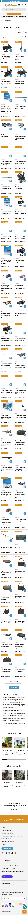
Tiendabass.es (7, 848)
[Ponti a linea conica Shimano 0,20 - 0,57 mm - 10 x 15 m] (7, 202)
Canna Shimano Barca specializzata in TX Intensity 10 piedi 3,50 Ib (6, 366)
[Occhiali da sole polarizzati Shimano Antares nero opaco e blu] (21, 483)
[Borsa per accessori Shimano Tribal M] (7, 660)
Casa (2, 20)
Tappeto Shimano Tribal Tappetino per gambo (6, 572)
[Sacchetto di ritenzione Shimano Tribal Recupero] (7, 586)
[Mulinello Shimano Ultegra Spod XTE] (21, 72)
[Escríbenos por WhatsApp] (25, 907)
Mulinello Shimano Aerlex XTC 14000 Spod (21, 212)
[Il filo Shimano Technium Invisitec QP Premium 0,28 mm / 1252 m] (21, 125)
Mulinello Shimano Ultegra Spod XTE (19, 82)
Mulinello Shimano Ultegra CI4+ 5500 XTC (20, 261)
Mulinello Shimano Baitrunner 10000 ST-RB (6, 83)
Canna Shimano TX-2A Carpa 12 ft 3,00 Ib (20, 107)
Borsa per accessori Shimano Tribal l (20, 621)
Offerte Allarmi (19, 750)
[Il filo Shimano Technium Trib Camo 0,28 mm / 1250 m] (7, 406)
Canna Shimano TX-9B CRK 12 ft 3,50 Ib (20, 520)
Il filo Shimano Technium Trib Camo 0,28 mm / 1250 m (6, 417)
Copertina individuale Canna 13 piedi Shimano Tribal (7, 469)
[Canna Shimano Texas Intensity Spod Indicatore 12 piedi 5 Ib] (21, 660)
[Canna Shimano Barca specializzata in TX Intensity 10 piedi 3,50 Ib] (7, 354)
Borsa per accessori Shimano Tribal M (6, 670)
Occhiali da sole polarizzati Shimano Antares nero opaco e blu (20, 495)
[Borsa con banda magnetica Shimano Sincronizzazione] (21, 431)
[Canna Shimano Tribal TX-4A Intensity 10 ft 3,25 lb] (21, 381)
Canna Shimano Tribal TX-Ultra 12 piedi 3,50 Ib (6, 547)
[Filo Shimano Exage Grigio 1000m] (7, 125)
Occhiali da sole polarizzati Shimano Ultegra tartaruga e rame (6, 522)
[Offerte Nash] (19, 775)
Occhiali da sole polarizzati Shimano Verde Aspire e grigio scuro (20, 366)
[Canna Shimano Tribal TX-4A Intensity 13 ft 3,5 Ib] (21, 329)
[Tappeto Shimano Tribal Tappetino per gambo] (7, 561)
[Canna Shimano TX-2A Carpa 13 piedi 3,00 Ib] (7, 381)
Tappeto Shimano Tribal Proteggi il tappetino (19, 646)
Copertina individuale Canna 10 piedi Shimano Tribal (21, 417)
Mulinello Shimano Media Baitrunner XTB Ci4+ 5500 (6, 340)
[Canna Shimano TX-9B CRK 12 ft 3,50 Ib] (21, 510)
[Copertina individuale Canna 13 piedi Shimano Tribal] (7, 458)
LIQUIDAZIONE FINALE (14, 14)
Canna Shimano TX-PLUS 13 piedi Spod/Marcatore (20, 469)
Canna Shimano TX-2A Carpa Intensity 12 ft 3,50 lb (6, 188)
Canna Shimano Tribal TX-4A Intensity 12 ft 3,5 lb (20, 163)
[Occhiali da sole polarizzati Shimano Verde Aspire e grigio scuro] (21, 354)
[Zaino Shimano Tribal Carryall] (21, 561)
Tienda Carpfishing (7, 911)
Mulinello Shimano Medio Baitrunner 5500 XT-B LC (20, 313)
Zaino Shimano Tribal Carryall (20, 571)
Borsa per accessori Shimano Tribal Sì (6, 621)
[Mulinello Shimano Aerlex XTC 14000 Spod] (21, 202)
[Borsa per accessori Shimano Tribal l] (21, 611)
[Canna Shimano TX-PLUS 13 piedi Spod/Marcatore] (21, 458)
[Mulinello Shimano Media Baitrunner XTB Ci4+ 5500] (7, 329)
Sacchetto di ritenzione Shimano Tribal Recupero (7, 597)
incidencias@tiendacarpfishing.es (13, 836)
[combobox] (14, 9)
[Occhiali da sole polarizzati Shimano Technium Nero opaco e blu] (7, 275)
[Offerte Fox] (7, 775)
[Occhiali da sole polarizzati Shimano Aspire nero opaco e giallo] (7, 302)
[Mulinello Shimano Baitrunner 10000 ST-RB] (7, 72)
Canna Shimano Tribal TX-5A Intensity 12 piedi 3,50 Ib (6, 163)
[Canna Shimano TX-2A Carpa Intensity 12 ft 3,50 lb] (7, 177)
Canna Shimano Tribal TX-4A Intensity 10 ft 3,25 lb (20, 392)
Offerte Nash (19, 782)
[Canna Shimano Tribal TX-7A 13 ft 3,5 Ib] (7, 227)
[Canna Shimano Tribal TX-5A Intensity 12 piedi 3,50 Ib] (7, 152)
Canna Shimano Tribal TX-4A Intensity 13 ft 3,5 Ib (20, 340)
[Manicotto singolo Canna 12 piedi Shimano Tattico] (21, 47)
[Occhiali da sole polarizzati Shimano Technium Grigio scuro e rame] (7, 431)
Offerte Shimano (8, 20)
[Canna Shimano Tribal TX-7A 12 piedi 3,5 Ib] (21, 227)
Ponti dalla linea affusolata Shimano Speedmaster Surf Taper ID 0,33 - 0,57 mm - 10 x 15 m (6, 110)
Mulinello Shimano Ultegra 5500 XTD (19, 187)
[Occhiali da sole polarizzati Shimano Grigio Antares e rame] (21, 275)
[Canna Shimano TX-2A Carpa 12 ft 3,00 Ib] (21, 97)
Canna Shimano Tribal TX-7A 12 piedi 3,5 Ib (20, 237)
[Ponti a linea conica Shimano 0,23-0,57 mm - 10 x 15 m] (7, 250)
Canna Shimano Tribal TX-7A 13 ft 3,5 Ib (6, 237)
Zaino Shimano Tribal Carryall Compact (20, 596)
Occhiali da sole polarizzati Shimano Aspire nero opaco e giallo (6, 314)
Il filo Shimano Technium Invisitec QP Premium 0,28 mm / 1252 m (20, 137)
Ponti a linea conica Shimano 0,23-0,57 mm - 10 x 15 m (7, 261)
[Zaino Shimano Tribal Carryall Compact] (21, 586)
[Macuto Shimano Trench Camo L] (21, 536)
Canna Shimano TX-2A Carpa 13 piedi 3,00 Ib (6, 391)
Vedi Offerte (14, 809)
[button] (25, 5)
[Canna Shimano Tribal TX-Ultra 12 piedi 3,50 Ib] (7, 536)
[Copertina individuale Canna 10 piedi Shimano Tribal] (21, 406)
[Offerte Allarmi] (19, 742)
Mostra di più (14, 687)
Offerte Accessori (7, 750)
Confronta (20, 32)
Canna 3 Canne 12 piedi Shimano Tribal (6, 645)
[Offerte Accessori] (7, 742)
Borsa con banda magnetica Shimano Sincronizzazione (20, 442)
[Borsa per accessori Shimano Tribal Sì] (7, 611)
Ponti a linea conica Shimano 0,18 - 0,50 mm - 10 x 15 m (6, 494)
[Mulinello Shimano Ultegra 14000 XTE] (7, 46)
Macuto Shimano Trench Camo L (19, 546)
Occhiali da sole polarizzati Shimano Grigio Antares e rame (20, 287)
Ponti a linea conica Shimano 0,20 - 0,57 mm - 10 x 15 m (6, 213)
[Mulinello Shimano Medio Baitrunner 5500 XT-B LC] (21, 302)
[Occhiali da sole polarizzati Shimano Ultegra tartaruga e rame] (7, 509)
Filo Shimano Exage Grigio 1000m (6, 135)
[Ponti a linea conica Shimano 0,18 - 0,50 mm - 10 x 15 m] (7, 483)
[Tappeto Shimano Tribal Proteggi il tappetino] (21, 635)
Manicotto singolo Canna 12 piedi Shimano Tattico (21, 58)
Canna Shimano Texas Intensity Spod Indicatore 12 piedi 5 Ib (20, 671)
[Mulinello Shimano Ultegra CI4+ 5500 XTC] (21, 250)
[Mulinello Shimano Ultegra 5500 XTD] (21, 177)
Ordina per (3, 35)
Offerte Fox (7, 782)
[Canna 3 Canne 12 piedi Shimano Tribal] (7, 635)
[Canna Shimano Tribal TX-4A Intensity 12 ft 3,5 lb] (21, 152)
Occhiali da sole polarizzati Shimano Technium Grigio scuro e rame (6, 443)
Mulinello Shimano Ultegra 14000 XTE (5, 57)
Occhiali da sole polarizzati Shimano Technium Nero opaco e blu (6, 287)
